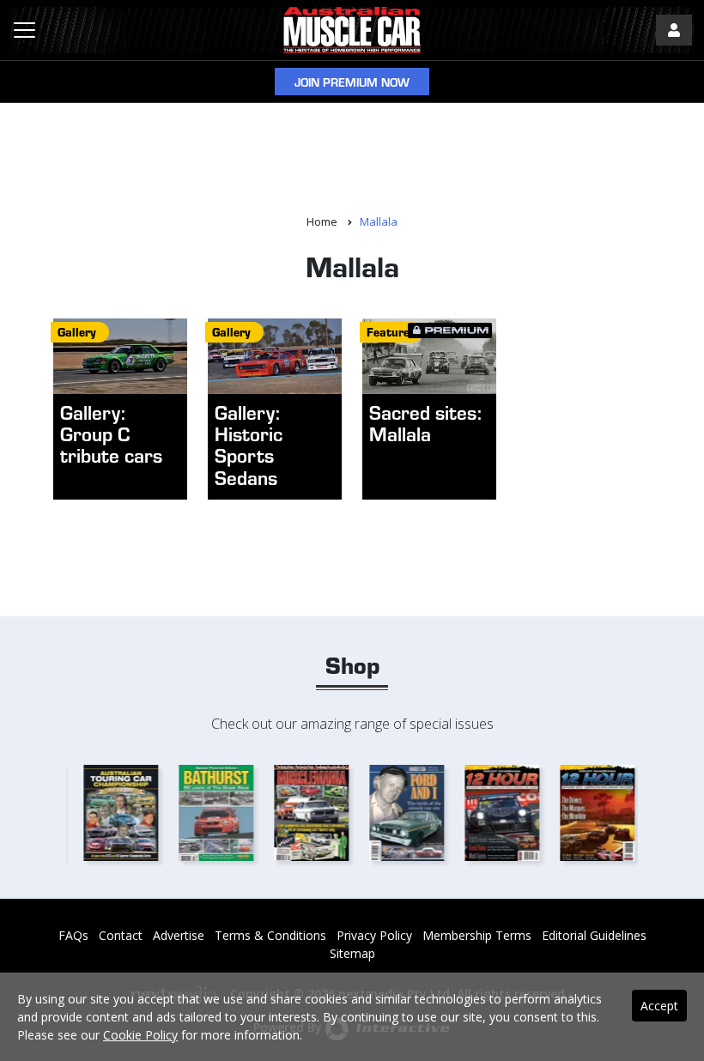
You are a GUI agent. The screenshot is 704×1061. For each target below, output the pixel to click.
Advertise (178, 935)
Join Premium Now (352, 82)
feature (388, 332)
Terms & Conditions (270, 935)
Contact (121, 935)
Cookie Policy (140, 1035)
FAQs (73, 935)
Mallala (379, 221)
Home (321, 221)
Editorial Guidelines (594, 935)
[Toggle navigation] (24, 30)
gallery (77, 332)
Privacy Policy (374, 935)
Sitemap (352, 953)
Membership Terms (476, 935)
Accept (659, 1005)
